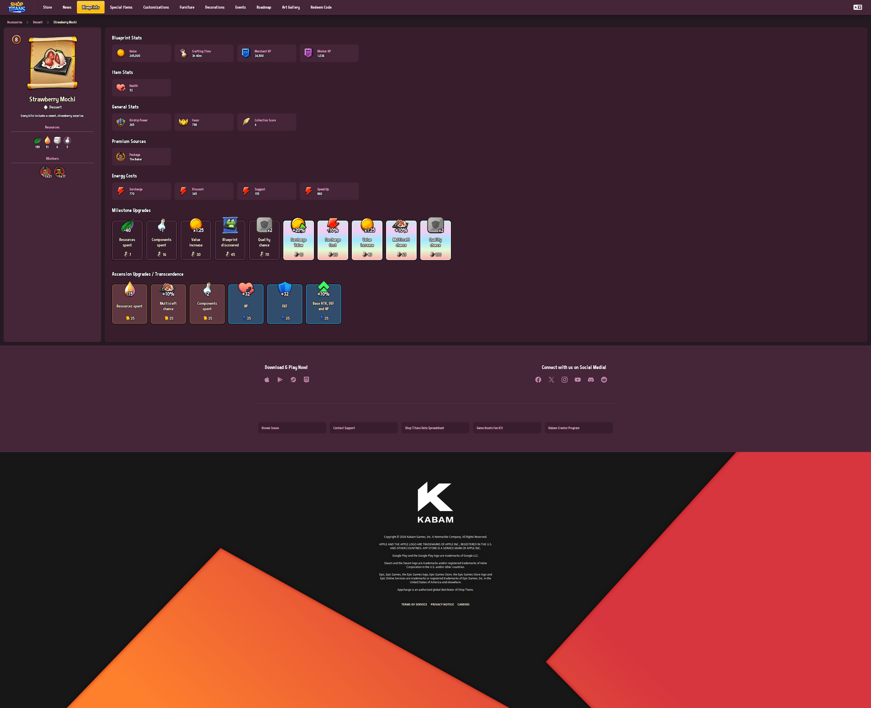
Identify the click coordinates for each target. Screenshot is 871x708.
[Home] (19, 7)
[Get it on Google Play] (280, 379)
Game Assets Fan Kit (490, 428)
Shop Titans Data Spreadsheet (424, 428)
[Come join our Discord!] (591, 379)
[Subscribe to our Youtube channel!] (577, 379)
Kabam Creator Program (564, 428)
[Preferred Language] (858, 7)
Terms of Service (414, 604)
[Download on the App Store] (267, 379)
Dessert (38, 22)
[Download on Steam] (293, 379)
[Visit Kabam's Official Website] (435, 502)
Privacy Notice (442, 604)
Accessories (14, 22)
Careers (464, 604)
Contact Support (344, 428)
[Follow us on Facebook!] (538, 379)
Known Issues (270, 428)
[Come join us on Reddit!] (604, 379)
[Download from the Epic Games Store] (306, 379)
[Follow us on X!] (551, 379)
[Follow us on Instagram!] (564, 379)
